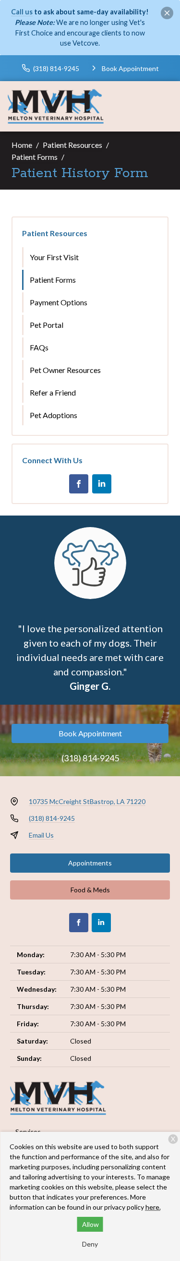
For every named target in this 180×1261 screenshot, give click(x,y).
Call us (22, 12)
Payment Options (58, 302)
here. (153, 1207)
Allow (90, 1224)
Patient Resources (72, 144)
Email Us (41, 835)
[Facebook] (78, 483)
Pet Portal (46, 324)
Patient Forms (35, 156)
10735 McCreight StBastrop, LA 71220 (87, 801)
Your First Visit (54, 257)
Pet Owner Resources (65, 369)
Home (22, 144)
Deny (90, 1244)
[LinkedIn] (101, 483)
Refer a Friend (53, 392)
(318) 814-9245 (90, 758)
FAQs (39, 347)
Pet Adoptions (53, 415)
